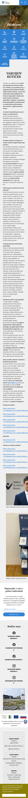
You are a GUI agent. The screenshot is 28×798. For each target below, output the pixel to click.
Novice (14, 761)
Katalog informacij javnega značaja (14, 759)
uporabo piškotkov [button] (7, 791)
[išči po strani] (22, 3)
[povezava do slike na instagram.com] (14, 699)
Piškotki (14, 773)
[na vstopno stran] (6, 3)
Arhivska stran (14, 765)
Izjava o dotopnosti (14, 777)
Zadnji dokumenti (14, 779)
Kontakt (14, 756)
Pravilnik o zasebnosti (14, 775)
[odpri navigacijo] (25, 3)
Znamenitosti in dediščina (14, 763)
